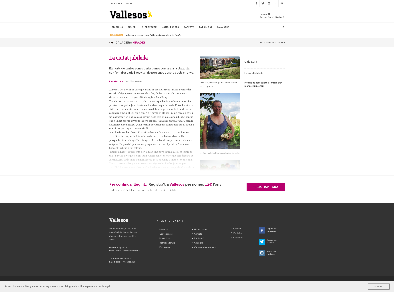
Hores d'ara (164, 238)
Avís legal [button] (104, 286)
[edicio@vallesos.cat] (282, 3)
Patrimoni (198, 238)
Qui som (237, 228)
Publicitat (238, 233)
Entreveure (164, 247)
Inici (261, 42)
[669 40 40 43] (275, 3)
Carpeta (198, 233)
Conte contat (166, 233)
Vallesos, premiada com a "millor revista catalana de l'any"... (153, 35)
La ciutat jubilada (253, 73)
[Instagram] (269, 3)
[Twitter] (263, 3)
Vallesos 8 (270, 42)
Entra (129, 3)
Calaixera (281, 42)
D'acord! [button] (378, 286)
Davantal (163, 229)
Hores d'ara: (116, 35)
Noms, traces (200, 229)
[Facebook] (256, 3)
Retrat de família (167, 242)
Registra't (116, 3)
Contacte (238, 237)
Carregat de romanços (205, 247)
